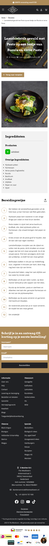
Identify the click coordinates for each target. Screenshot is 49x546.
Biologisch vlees (30, 431)
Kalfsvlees (28, 385)
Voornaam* (6, 342)
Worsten (27, 458)
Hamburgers (29, 443)
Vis (25, 401)
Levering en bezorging (10, 393)
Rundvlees (28, 393)
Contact (4, 389)
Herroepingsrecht (8, 405)
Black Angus (6, 428)
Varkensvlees (29, 397)
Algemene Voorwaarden (25, 512)
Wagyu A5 (28, 454)
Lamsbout (15, 152)
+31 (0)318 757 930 (25, 494)
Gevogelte (28, 382)
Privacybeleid (24, 515)
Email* (4, 353)
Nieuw (27, 447)
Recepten (11, 18)
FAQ (3, 385)
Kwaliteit (4, 408)
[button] (46, 9)
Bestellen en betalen (9, 397)
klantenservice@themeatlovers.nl (25, 490)
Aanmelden (24, 365)
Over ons (5, 382)
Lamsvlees (28, 389)
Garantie (4, 401)
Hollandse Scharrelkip (10, 435)
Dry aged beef (30, 435)
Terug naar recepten (13, 75)
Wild (26, 405)
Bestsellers (28, 428)
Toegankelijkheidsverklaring (12, 416)
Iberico (4, 439)
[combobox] (24, 9)
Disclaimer (24, 509)
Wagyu (4, 443)
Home (3, 18)
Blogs (3, 412)
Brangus (4, 431)
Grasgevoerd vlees (31, 439)
